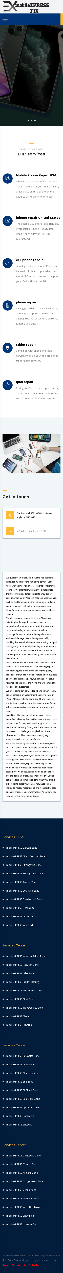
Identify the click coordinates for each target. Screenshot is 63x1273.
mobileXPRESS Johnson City (21, 1224)
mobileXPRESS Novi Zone (20, 999)
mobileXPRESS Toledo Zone (21, 882)
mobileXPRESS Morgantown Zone (24, 1181)
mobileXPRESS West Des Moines (24, 1207)
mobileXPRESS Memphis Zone (22, 1198)
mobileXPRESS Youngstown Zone (24, 873)
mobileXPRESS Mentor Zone (21, 1164)
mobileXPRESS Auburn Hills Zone (24, 990)
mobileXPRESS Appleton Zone (22, 1107)
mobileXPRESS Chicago (19, 1016)
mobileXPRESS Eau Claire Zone (23, 1098)
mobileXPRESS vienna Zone (21, 1189)
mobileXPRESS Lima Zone (20, 1064)
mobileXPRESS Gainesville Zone (23, 1155)
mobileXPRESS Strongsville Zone (24, 864)
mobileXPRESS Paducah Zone (22, 964)
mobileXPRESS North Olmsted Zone (26, 856)
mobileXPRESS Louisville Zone (22, 890)
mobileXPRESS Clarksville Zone (23, 1073)
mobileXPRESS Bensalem (20, 907)
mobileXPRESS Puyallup (19, 1024)
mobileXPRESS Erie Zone (19, 1081)
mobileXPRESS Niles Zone (20, 973)
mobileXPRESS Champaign (20, 1215)
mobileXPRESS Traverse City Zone (25, 1007)
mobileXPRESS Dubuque (19, 916)
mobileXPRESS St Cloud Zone (22, 1090)
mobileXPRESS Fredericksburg (22, 982)
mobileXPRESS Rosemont (20, 1116)
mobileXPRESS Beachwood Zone (24, 899)
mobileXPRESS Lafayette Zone (23, 1055)
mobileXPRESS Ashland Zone (22, 1172)
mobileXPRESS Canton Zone (21, 847)
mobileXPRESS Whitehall (19, 925)
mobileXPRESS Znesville (19, 1124)
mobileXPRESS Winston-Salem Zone (26, 956)
